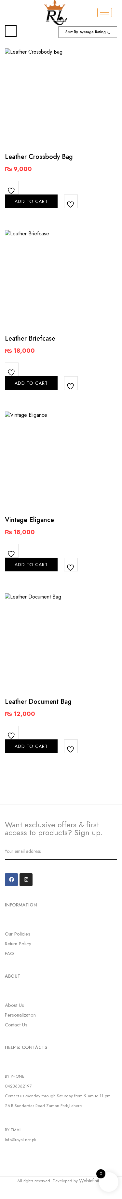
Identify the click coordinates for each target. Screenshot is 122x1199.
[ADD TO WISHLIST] (12, 188)
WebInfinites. (92, 1180)
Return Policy (18, 943)
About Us (14, 1005)
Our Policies (17, 933)
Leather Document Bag (38, 701)
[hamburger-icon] (104, 12)
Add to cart (31, 201)
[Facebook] (11, 879)
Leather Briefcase (30, 338)
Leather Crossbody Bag (39, 156)
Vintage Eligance (29, 520)
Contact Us (16, 1024)
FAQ (9, 953)
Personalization (20, 1015)
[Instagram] (26, 879)
